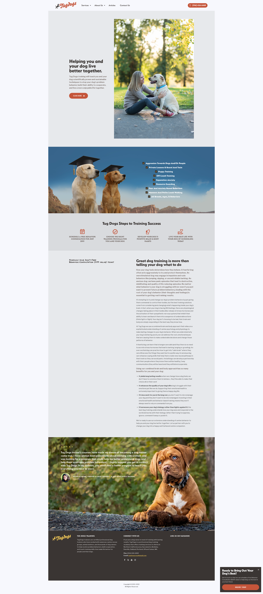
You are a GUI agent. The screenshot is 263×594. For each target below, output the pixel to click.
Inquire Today (240, 587)
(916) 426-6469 (197, 5)
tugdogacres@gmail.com (137, 555)
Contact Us (125, 5)
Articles (112, 5)
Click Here (77, 96)
